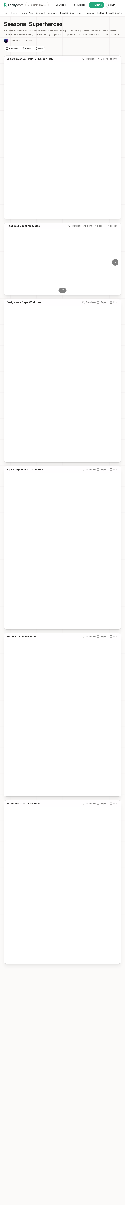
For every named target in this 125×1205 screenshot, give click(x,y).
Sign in (111, 4)
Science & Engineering (46, 13)
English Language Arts (22, 13)
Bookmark (13, 48)
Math (6, 13)
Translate (91, 58)
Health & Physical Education (110, 13)
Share (40, 48)
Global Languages (85, 13)
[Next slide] (115, 262)
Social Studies (67, 13)
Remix (28, 48)
